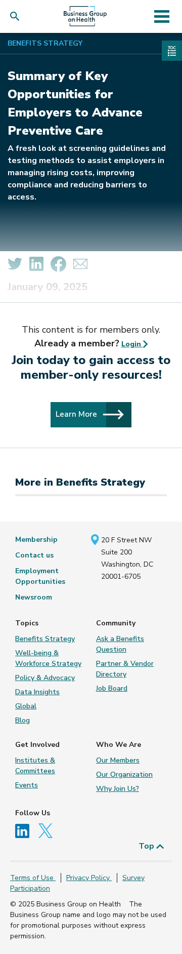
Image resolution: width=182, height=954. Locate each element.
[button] (17, 16)
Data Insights (37, 692)
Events (26, 785)
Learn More (77, 414)
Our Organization (124, 774)
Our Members (118, 760)
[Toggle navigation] (161, 16)
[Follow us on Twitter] (48, 830)
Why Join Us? (117, 788)
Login (132, 344)
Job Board (111, 688)
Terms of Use (33, 878)
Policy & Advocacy (45, 678)
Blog (22, 720)
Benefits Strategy (45, 43)
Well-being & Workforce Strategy (48, 658)
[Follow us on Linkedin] (25, 830)
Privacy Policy (89, 878)
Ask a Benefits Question (120, 644)
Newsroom (33, 597)
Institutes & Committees (35, 766)
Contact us (34, 555)
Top (147, 846)
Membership (36, 539)
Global (25, 706)
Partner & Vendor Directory (125, 669)
